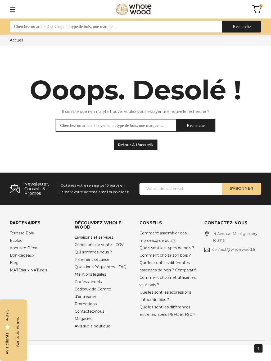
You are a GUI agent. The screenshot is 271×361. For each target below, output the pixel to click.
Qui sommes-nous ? (93, 252)
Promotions (86, 304)
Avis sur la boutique (92, 326)
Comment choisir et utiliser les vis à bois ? (167, 281)
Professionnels (88, 281)
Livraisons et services (94, 237)
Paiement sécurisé (92, 259)
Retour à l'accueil (135, 144)
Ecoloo (16, 240)
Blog (14, 262)
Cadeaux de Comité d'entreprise (93, 293)
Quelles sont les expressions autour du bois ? (165, 296)
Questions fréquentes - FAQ (101, 267)
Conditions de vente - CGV (99, 244)
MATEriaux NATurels (28, 270)
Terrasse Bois (22, 233)
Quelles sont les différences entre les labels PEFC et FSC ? (167, 311)
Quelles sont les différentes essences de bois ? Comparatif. (167, 266)
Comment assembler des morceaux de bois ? (163, 237)
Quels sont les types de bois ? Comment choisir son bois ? (166, 252)
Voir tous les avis (17, 332)
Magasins (83, 318)
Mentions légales (90, 274)
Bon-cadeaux (22, 255)
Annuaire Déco (23, 248)
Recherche (242, 26)
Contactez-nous (89, 311)
